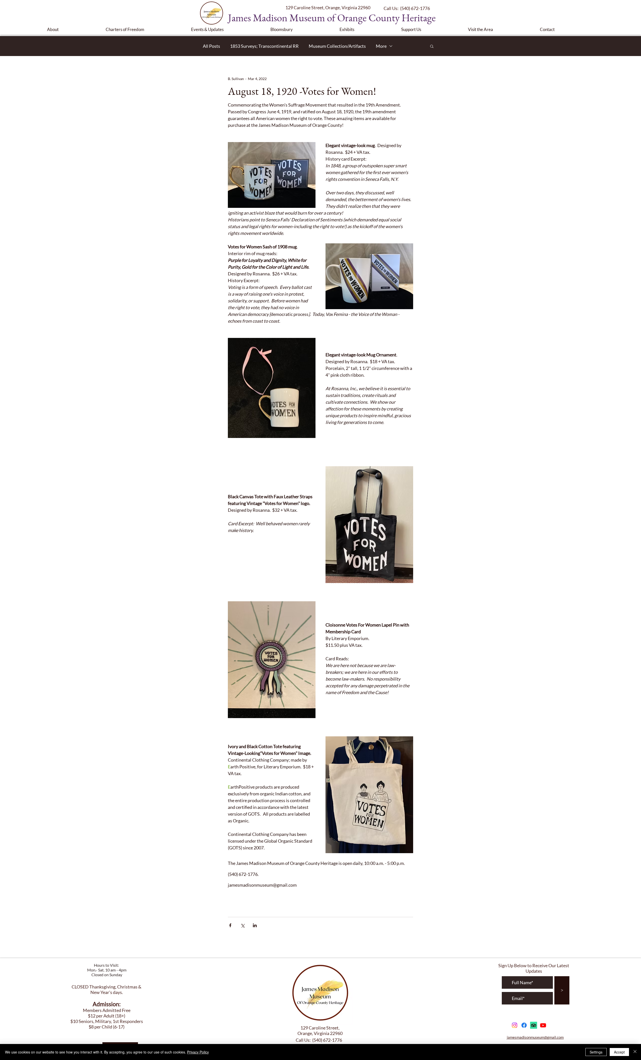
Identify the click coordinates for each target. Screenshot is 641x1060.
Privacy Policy (198, 1051)
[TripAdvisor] (533, 1025)
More (381, 46)
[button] (72, 29)
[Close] (635, 1052)
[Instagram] (514, 1025)
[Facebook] (524, 1025)
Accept (619, 1051)
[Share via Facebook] (230, 925)
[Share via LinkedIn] (254, 925)
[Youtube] (543, 1025)
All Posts (211, 46)
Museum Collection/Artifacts (337, 46)
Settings (596, 1051)
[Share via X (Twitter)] (242, 925)
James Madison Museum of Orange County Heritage (332, 17)
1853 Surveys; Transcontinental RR (264, 46)
